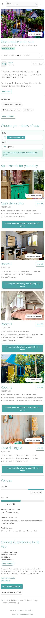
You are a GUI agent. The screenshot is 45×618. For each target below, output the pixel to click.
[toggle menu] (42, 4)
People (4, 142)
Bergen (4, 45)
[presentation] (22, 137)
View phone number (8, 578)
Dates (4, 133)
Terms (20, 610)
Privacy (13, 610)
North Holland (14, 45)
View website (5, 581)
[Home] (2, 600)
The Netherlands (29, 45)
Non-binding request (8, 48)
